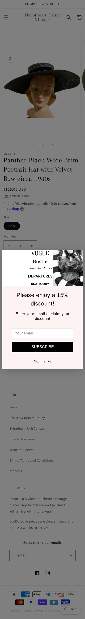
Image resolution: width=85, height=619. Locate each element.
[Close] (76, 258)
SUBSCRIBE (42, 347)
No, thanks (42, 361)
